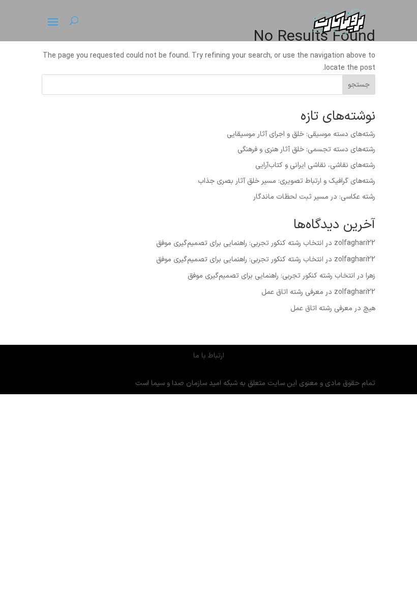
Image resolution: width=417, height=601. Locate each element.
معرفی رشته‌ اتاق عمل (292, 292)
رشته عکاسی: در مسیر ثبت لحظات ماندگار (314, 197)
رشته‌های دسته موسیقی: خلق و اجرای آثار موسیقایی (301, 134)
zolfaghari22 (354, 243)
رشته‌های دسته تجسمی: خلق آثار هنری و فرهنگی (306, 149)
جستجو (359, 84)
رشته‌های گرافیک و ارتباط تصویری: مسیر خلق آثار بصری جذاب (286, 181)
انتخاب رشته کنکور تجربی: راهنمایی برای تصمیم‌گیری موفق (239, 243)
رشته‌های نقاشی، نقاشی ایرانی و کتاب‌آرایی (315, 165)
